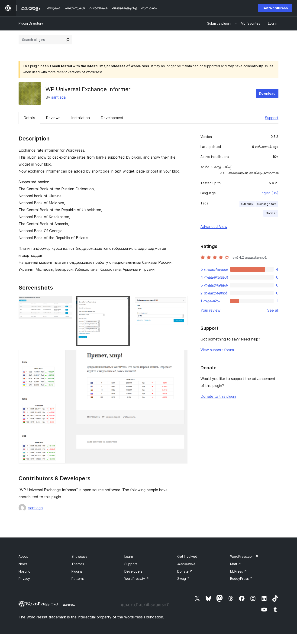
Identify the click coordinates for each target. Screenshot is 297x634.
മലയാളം (69, 604)
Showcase (79, 556)
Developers (133, 571)
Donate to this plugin (218, 396)
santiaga (58, 97)
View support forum (217, 349)
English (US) (269, 193)
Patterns (77, 579)
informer (271, 213)
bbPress (238, 571)
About (23, 556)
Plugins (76, 571)
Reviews (53, 117)
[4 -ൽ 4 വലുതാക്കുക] (181, 356)
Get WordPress (275, 8)
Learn (128, 556)
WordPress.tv (136, 579)
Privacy (24, 579)
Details (29, 117)
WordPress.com (244, 556)
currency (247, 204)
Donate (185, 571)
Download (267, 93)
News (23, 564)
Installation (80, 117)
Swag (183, 579)
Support (271, 117)
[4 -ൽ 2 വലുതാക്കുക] (123, 302)
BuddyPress (241, 579)
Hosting (24, 571)
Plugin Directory (31, 23)
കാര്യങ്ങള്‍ (186, 564)
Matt (235, 564)
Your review (210, 310)
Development (112, 117)
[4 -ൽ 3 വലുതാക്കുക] (181, 302)
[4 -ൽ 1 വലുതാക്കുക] (66, 302)
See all (272, 310)
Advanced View (213, 226)
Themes (77, 564)
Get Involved (187, 556)
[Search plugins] (67, 39)
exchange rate (267, 204)
